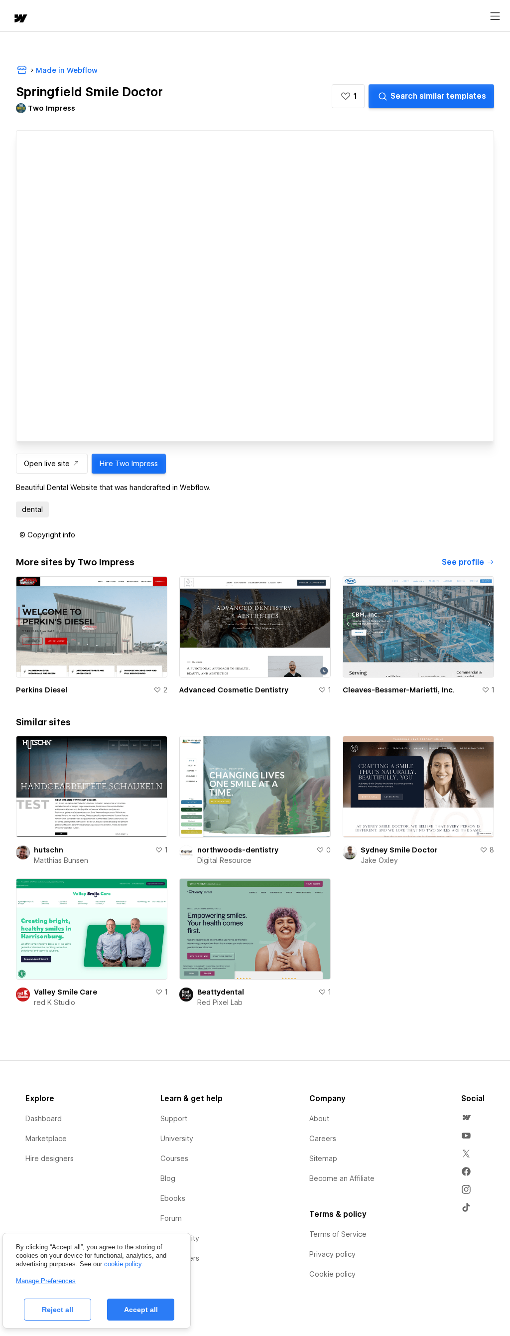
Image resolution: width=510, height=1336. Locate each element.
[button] (348, 96)
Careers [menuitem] (322, 1139)
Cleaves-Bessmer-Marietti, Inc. (398, 690)
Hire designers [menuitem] (49, 1159)
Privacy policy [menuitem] (332, 1254)
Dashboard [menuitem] (43, 1119)
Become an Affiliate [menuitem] (342, 1178)
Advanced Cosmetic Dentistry (233, 690)
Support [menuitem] (173, 1119)
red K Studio (54, 1002)
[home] (20, 19)
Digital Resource (224, 860)
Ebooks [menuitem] (172, 1198)
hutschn (48, 850)
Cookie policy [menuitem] (332, 1274)
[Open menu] (495, 16)
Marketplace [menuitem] (46, 1139)
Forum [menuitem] (171, 1218)
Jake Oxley (379, 860)
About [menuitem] (319, 1119)
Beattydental (220, 992)
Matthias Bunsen (61, 860)
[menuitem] (466, 1118)
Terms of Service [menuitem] (338, 1234)
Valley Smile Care (65, 992)
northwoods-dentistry (237, 850)
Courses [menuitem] (174, 1159)
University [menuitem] (176, 1139)
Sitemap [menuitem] (323, 1159)
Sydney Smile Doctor (399, 850)
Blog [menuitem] (167, 1178)
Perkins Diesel (41, 690)
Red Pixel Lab (220, 1002)
